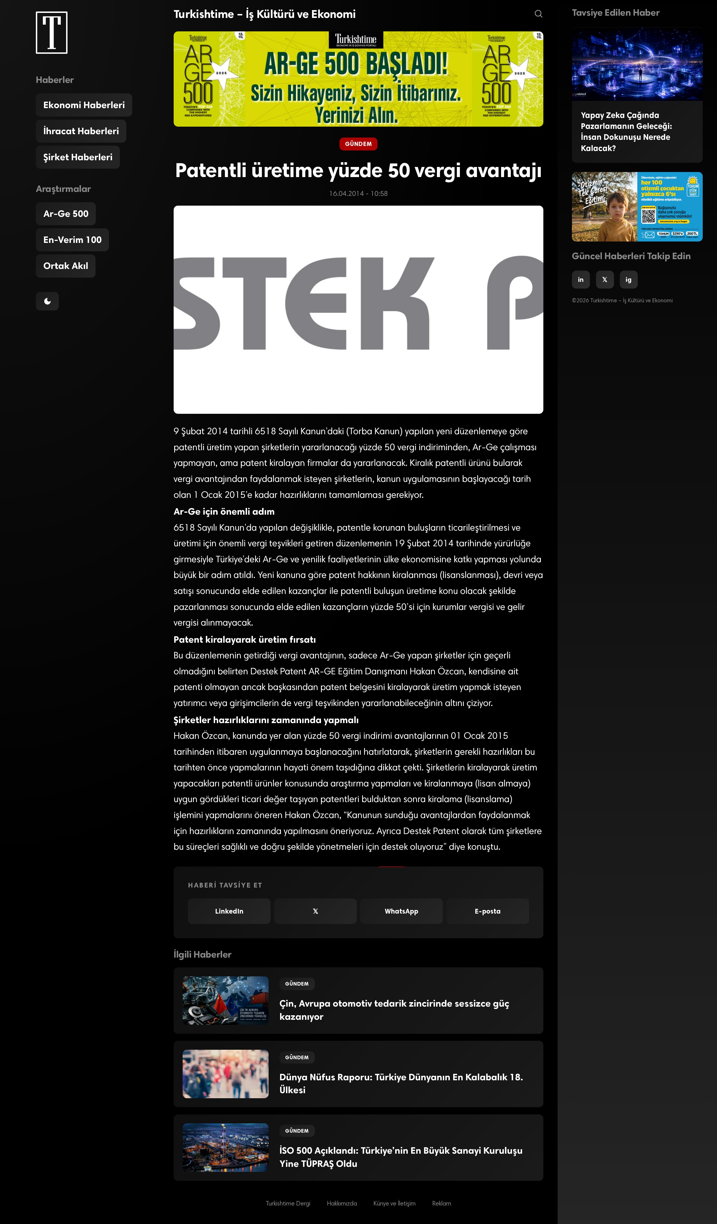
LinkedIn (229, 911)
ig (629, 280)
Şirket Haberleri (78, 157)
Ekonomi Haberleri (84, 105)
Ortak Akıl (65, 266)
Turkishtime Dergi (288, 1204)
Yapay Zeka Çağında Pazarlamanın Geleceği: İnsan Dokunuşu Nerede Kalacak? (626, 131)
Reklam (441, 1204)
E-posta (488, 911)
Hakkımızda (342, 1204)
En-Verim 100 (72, 240)
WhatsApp (401, 911)
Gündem (358, 144)
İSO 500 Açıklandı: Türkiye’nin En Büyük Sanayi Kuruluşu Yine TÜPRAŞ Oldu (401, 1157)
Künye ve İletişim (394, 1204)
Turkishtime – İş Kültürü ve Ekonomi (265, 14)
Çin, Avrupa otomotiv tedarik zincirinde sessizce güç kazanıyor (394, 1010)
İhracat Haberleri (81, 131)
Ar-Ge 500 (66, 213)
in (581, 280)
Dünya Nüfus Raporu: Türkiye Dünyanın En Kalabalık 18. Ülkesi (401, 1084)
